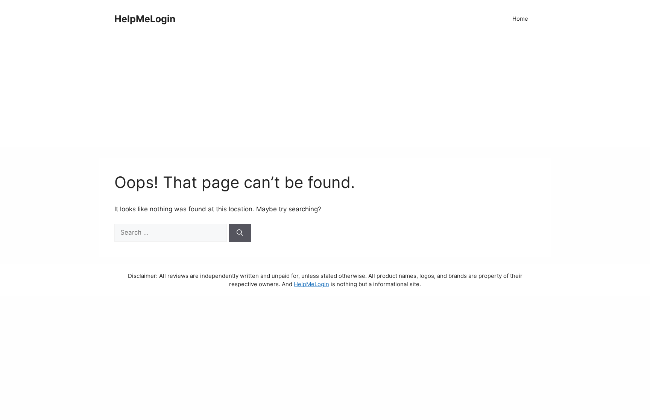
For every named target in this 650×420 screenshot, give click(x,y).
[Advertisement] (325, 94)
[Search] (240, 233)
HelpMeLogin (145, 18)
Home (520, 18)
